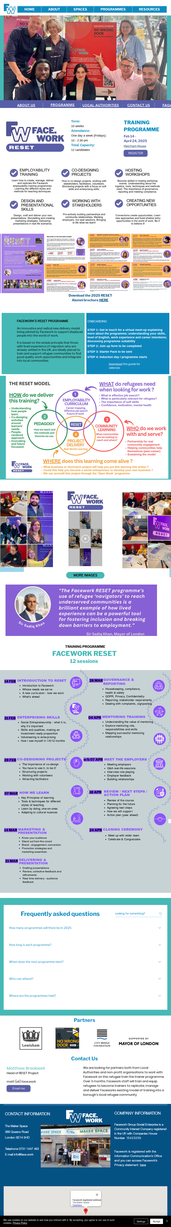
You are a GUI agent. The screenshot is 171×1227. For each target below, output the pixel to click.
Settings (141, 1221)
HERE (103, 300)
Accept (156, 1221)
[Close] (167, 1221)
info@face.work (23, 1154)
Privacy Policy (20, 1223)
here (143, 1165)
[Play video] (85, 539)
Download (77, 155)
